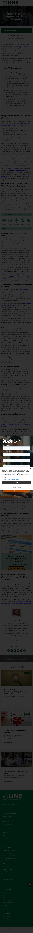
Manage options (16, 487)
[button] (30, 468)
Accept (16, 482)
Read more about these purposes (11, 479)
